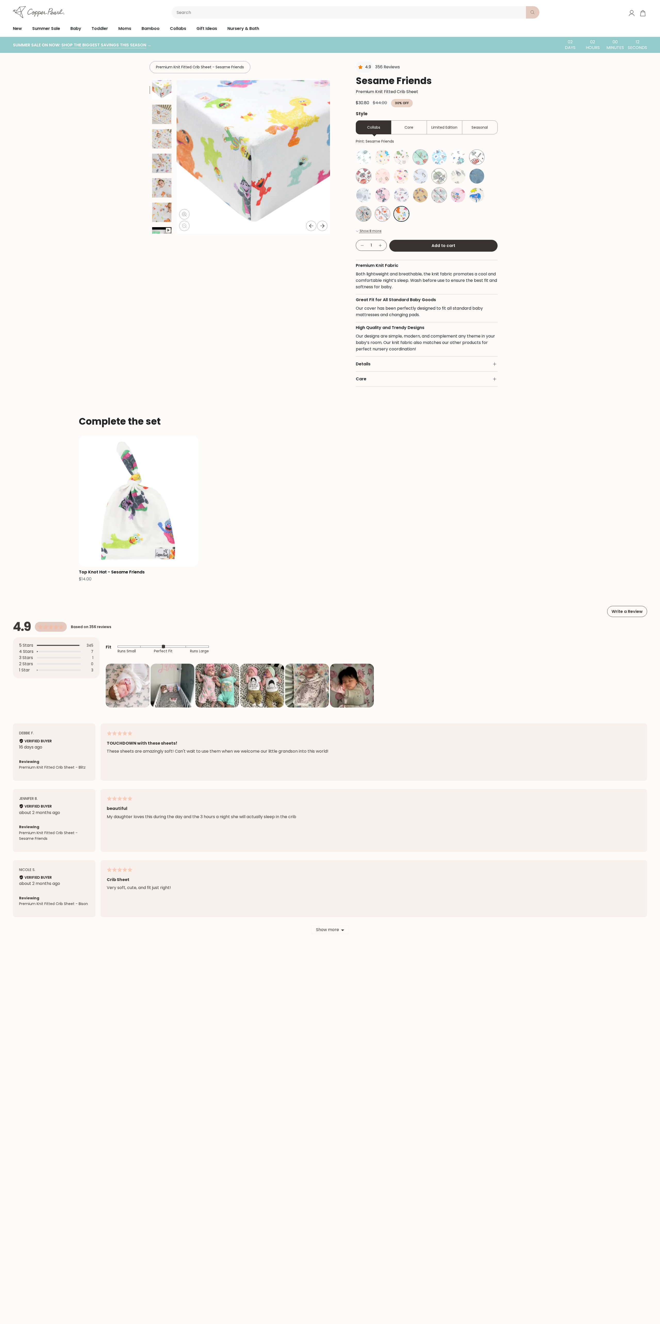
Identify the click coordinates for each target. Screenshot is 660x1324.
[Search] (532, 12)
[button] (128, 686)
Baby (75, 28)
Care (361, 379)
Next (322, 226)
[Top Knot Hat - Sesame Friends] (138, 501)
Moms (124, 28)
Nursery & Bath (243, 28)
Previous (311, 226)
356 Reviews (387, 67)
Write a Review (627, 611)
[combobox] (349, 12)
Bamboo (151, 28)
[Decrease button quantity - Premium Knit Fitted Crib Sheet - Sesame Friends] (362, 245)
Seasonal (480, 127)
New (17, 28)
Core (409, 127)
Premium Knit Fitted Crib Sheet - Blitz (52, 767)
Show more (327, 930)
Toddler (100, 28)
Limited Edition (444, 127)
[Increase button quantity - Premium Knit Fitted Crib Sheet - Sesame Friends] (380, 245)
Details (363, 364)
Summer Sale (46, 28)
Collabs (178, 28)
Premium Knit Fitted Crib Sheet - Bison (53, 903)
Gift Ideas (206, 28)
